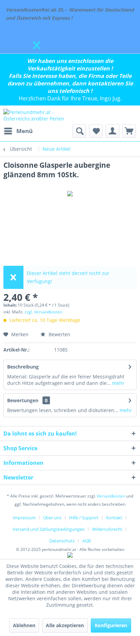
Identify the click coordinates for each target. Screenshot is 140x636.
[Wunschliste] (96, 131)
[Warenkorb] (129, 131)
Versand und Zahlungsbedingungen (49, 529)
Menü (24, 131)
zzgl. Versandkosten (43, 312)
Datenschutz (62, 541)
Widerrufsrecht (107, 529)
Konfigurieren (111, 625)
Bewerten (58, 334)
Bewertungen (22, 400)
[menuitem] (18, 131)
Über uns (52, 518)
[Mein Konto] (112, 131)
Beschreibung (23, 366)
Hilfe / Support (84, 518)
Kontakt (114, 518)
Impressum (24, 518)
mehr (117, 383)
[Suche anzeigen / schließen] (79, 131)
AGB (86, 541)
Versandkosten (111, 496)
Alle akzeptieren (65, 625)
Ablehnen (24, 625)
